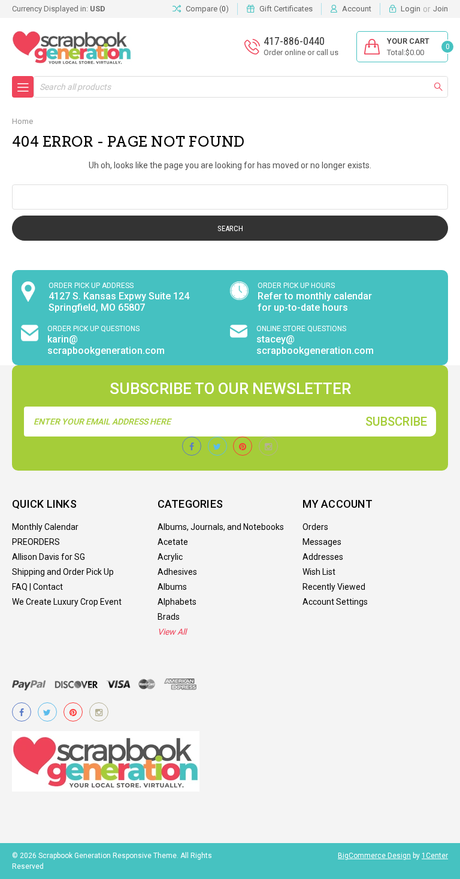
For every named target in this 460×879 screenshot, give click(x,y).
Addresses (322, 557)
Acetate (173, 542)
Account (356, 8)
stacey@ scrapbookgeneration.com (315, 345)
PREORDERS (36, 542)
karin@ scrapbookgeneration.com (106, 345)
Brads (169, 617)
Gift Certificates (286, 8)
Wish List (318, 572)
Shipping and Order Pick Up (63, 572)
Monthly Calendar (45, 527)
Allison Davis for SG (48, 557)
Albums (172, 587)
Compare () (207, 8)
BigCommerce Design (374, 855)
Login (410, 8)
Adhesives (177, 572)
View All (172, 631)
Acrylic (170, 557)
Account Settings (335, 602)
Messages (321, 542)
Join (440, 8)
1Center (435, 855)
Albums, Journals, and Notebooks (221, 527)
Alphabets (177, 602)
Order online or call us (301, 52)
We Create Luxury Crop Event (67, 602)
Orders (315, 527)
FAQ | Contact (37, 587)
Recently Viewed (333, 587)
